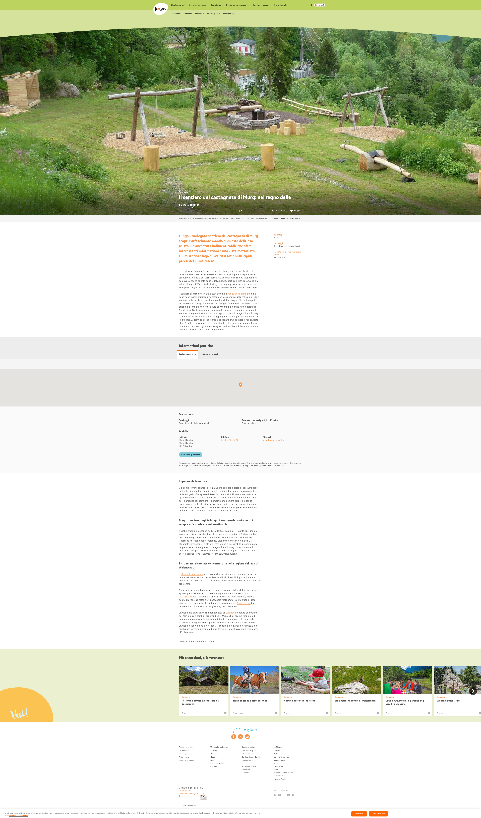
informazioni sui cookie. (18, 815)
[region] (240, 813)
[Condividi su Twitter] (240, 736)
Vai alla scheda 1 (239, 211)
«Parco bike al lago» (192, 574)
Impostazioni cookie (187, 805)
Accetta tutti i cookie (378, 814)
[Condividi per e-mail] (247, 736)
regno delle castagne (239, 294)
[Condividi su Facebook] (233, 736)
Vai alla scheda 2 (241, 210)
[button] (5, 129)
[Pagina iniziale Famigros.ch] (160, 9)
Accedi (321, 5)
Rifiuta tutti (359, 814)
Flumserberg (244, 603)
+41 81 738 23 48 (229, 440)
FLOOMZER (185, 596)
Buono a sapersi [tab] (210, 354)
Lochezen (230, 612)
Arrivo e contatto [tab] (187, 354)
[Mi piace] (225, 713)
